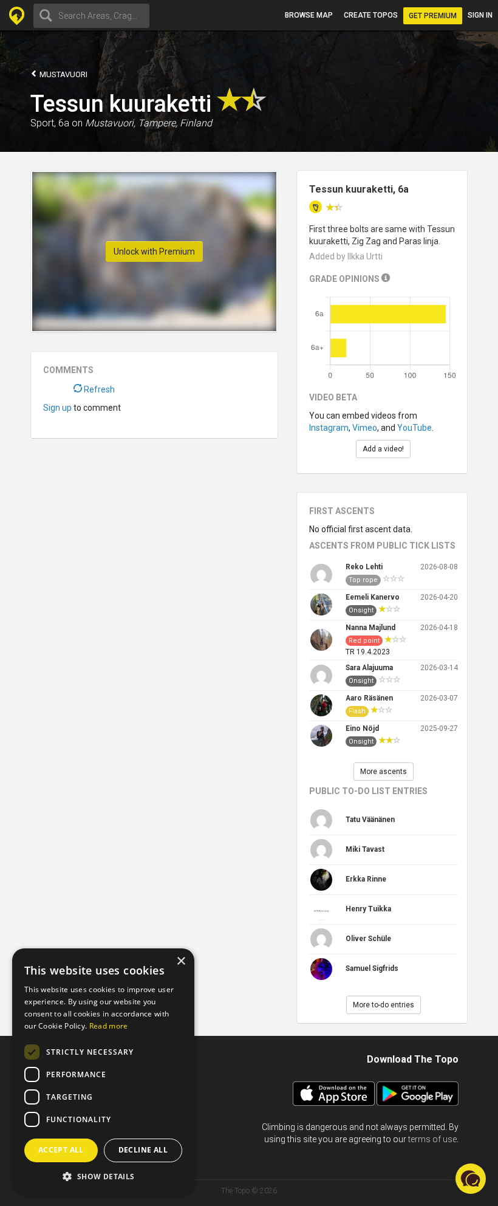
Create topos (371, 15)
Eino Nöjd (362, 728)
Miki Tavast (365, 849)
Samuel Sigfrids (372, 968)
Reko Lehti (364, 567)
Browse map (309, 15)
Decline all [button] (143, 1150)
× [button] (180, 961)
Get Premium (433, 16)
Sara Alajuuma (369, 667)
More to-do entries (383, 1005)
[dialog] (103, 1071)
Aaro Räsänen (369, 698)
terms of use (432, 1139)
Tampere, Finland (175, 123)
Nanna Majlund (370, 627)
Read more (108, 1026)
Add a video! (383, 449)
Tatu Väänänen (370, 819)
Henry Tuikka (368, 909)
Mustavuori (62, 74)
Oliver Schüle (368, 938)
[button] (103, 1176)
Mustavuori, (110, 123)
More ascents (383, 771)
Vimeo (364, 428)
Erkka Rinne (366, 879)
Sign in (480, 15)
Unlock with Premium (154, 251)
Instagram (329, 428)
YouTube (414, 428)
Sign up (57, 408)
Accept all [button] (61, 1150)
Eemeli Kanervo (373, 597)
